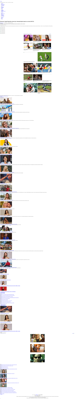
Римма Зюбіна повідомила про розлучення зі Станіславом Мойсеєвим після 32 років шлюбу (9, 297)
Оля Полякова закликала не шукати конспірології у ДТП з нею (6, 296)
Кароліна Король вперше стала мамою (4, 299)
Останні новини (2, 292)
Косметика (2, 7)
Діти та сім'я (10, 138)
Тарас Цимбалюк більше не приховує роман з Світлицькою (7, 291)
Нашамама (2, 10)
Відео (2, 8)
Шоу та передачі (3, 4)
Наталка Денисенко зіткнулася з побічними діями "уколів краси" (7, 373)
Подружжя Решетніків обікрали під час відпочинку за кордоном (6, 231)
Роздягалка (10, 154)
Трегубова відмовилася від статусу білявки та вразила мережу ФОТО (7, 172)
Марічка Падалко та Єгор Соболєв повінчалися (5, 137)
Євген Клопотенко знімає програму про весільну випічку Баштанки (7, 250)
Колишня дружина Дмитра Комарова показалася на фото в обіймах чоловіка (10, 285)
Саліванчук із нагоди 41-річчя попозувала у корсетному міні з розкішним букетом (8, 267)
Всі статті (2, 3)
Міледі (2, 11)
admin (5, 154)
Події (9, 112)
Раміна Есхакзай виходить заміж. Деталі (5, 322)
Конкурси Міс (2, 5)
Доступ (2, 9)
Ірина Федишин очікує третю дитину (4, 208)
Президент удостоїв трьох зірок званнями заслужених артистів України (7, 111)
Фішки (2, 17)
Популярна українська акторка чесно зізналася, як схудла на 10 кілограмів (7, 389)
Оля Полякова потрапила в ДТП (3, 183)
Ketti (5, 112)
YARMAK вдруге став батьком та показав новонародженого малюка (7, 294)
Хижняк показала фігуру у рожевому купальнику (6, 387)
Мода (1, 6)
